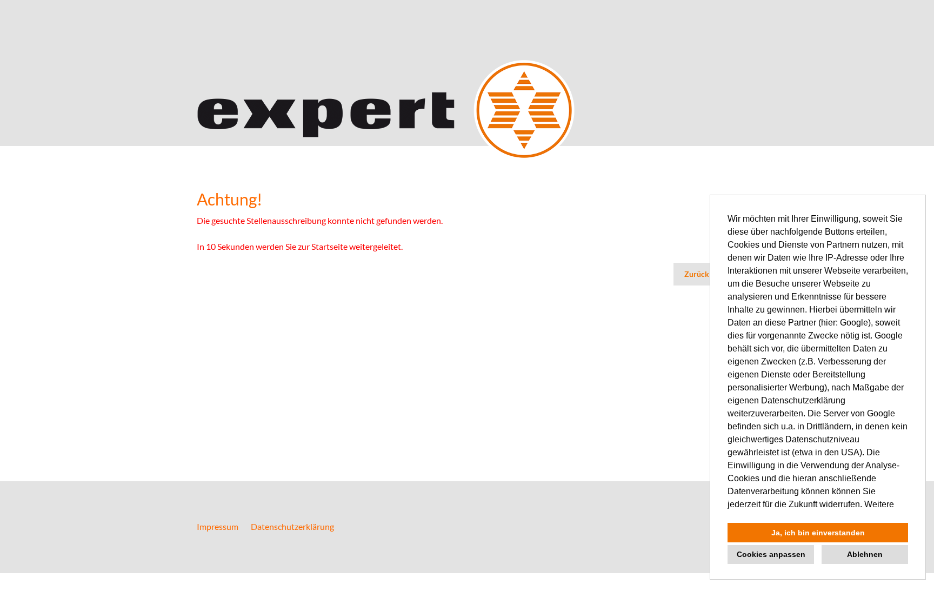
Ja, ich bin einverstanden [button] (818, 532)
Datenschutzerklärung (292, 526)
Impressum (217, 526)
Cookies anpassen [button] (771, 554)
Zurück (696, 273)
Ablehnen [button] (865, 554)
